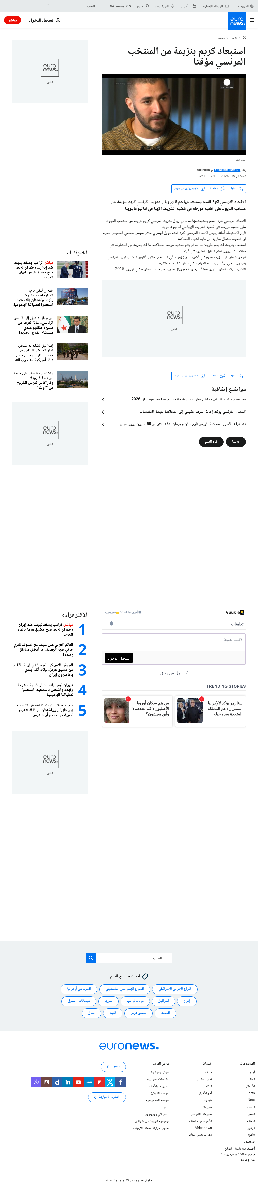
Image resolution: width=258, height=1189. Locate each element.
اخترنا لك (77, 253)
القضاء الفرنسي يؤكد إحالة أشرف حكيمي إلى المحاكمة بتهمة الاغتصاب (192, 412)
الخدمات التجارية (158, 1079)
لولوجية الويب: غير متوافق (152, 1121)
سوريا (108, 1001)
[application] (174, 114)
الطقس (207, 1086)
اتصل (166, 1107)
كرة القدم (211, 442)
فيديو (251, 1128)
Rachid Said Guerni (227, 170)
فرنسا (236, 442)
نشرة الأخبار (204, 1079)
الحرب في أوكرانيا (79, 989)
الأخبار (233, 38)
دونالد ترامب (135, 1001)
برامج (251, 1135)
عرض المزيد (161, 1064)
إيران (186, 1001)
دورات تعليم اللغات (200, 1135)
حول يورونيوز (160, 1073)
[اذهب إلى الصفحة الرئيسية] (237, 21)
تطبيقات (206, 1107)
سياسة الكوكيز (160, 1093)
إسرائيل (163, 1001)
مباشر (12, 20)
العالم (251, 1079)
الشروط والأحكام (158, 1086)
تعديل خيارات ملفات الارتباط (151, 1128)
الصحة (165, 1013)
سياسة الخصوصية (157, 1100)
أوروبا (251, 1073)
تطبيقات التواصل (201, 1114)
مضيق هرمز (138, 1013)
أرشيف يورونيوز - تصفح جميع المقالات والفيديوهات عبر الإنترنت (238, 1154)
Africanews (203, 1128)
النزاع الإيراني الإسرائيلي (174, 989)
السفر (252, 1114)
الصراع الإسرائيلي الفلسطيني (125, 989)
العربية (244, 6)
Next (251, 1100)
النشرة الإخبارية (109, 1097)
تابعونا (208, 1100)
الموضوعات (247, 1064)
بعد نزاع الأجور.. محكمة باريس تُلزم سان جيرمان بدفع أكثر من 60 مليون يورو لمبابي (182, 424)
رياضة (221, 38)
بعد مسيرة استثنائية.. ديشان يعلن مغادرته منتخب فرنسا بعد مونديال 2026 (188, 399)
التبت (112, 1013)
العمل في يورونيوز (157, 1114)
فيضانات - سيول (79, 1001)
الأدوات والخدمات (200, 1121)
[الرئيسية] (244, 38)
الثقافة (251, 1121)
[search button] (48, 6)
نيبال (91, 1013)
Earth (250, 1093)
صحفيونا (249, 1142)
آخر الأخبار (205, 1093)
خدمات (207, 1064)
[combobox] (73, 6)
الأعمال (250, 1086)
